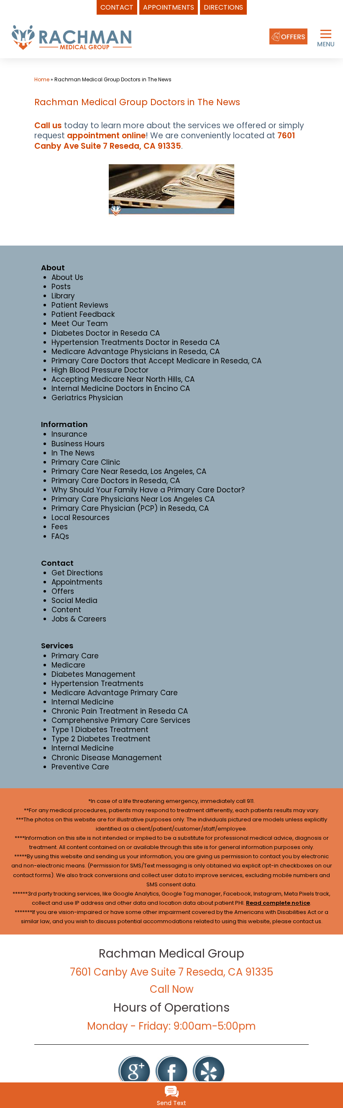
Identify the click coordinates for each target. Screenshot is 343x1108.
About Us (67, 277)
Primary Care (75, 656)
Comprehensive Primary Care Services (120, 720)
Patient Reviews (79, 305)
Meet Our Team (79, 323)
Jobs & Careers (78, 619)
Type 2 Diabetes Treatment (101, 739)
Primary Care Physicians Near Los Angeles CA (133, 499)
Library (63, 296)
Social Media (74, 600)
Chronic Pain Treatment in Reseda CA (119, 711)
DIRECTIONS (223, 7)
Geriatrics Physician (87, 398)
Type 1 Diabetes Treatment (99, 730)
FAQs (60, 536)
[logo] (71, 37)
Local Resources (80, 518)
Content (66, 610)
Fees (59, 527)
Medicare (68, 665)
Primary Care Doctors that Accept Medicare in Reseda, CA (156, 361)
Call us (48, 125)
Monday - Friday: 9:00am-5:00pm (171, 1026)
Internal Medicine (82, 702)
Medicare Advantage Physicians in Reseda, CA (135, 352)
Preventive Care (80, 767)
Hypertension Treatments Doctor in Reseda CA (135, 342)
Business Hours (78, 444)
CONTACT (116, 7)
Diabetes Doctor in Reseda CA (105, 333)
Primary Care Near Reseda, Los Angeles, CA (128, 471)
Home (41, 79)
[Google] (134, 1071)
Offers (62, 591)
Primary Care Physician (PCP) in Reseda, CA (130, 508)
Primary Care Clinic (85, 462)
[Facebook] (171, 1071)
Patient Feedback (83, 314)
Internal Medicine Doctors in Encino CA (120, 388)
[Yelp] (208, 1071)
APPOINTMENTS (168, 7)
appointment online (106, 135)
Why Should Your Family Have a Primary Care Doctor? (148, 490)
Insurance (69, 434)
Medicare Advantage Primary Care (114, 693)
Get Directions (77, 573)
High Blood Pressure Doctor (99, 370)
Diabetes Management (93, 674)
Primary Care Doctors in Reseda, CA (115, 481)
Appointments (76, 582)
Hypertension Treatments (97, 683)
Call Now (172, 989)
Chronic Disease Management (106, 758)
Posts (61, 287)
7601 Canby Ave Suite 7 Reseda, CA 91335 (164, 141)
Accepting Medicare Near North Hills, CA (123, 379)
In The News (73, 453)
